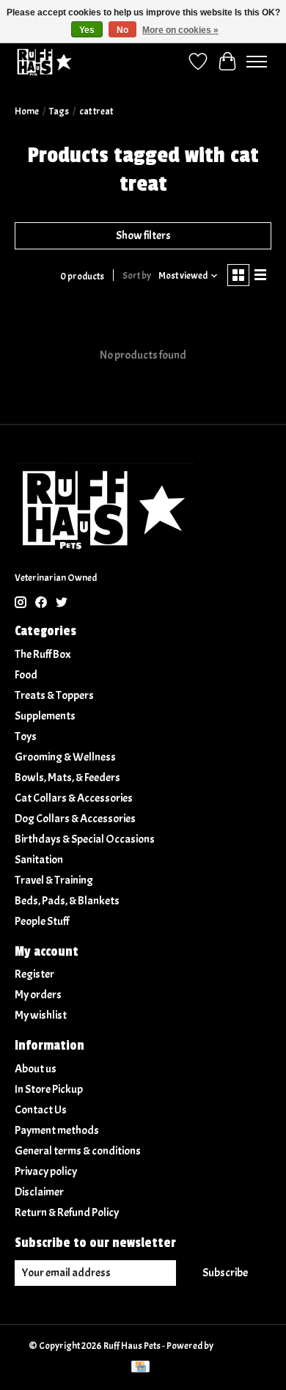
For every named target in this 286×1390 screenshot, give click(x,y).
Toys (26, 736)
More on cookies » (180, 30)
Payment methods (57, 1130)
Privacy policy (46, 1171)
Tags (59, 111)
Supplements (45, 716)
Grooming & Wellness (65, 757)
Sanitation (39, 859)
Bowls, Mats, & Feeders (67, 777)
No (122, 30)
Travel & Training (54, 880)
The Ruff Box (43, 654)
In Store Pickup (49, 1089)
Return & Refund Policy (67, 1212)
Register (34, 974)
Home (27, 111)
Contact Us (41, 1109)
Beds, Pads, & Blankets (67, 900)
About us (35, 1068)
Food (26, 674)
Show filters (143, 235)
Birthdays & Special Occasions (85, 839)
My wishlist (41, 1015)
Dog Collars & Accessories (75, 818)
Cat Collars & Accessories (74, 798)
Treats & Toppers (54, 695)
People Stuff (42, 921)
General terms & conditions (78, 1151)
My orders (38, 994)
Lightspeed (236, 1345)
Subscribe (225, 1272)
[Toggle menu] (256, 61)
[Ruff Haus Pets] (45, 61)
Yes (87, 30)
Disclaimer (39, 1192)
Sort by (136, 275)
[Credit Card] (140, 1368)
